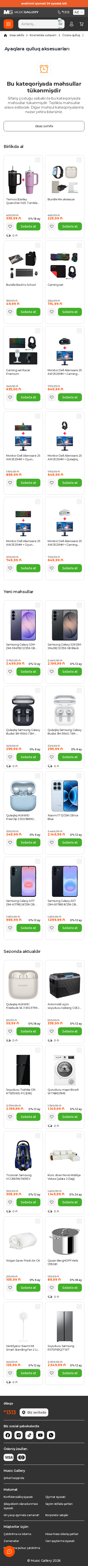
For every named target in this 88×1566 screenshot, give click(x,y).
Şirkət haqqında (14, 1478)
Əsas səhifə (16, 35)
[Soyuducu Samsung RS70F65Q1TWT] (65, 1326)
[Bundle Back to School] (23, 265)
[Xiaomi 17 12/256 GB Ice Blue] (65, 795)
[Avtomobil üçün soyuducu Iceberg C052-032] (65, 984)
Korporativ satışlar (56, 1515)
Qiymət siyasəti (55, 1497)
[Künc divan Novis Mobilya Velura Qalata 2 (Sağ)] (65, 1155)
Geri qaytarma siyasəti (60, 1541)
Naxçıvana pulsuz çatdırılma (22, 1548)
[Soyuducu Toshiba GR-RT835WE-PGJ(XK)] (23, 1070)
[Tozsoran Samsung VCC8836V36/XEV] (23, 1155)
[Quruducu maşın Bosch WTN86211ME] (65, 1070)
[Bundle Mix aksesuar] (65, 179)
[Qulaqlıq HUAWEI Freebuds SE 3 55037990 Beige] (23, 984)
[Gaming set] (65, 265)
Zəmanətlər (11, 1541)
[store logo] (21, 12)
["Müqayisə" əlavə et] (37, 160)
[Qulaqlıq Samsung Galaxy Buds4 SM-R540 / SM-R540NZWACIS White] (65, 710)
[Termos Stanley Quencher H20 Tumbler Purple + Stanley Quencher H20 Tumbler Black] (23, 179)
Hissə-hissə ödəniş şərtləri (62, 1534)
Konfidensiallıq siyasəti (18, 1497)
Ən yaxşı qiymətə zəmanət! (21, 1515)
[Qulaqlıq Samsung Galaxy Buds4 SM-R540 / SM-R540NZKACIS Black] (23, 710)
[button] (79, 12)
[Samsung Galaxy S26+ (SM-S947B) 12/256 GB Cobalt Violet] (23, 625)
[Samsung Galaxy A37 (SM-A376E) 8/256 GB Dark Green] (23, 881)
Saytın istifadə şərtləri (59, 1504)
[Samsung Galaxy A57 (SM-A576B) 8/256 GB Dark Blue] (65, 881)
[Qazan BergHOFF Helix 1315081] (65, 1241)
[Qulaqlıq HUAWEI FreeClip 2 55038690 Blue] (23, 795)
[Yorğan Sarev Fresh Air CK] (23, 1241)
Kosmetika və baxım (43, 35)
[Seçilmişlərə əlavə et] (10, 226)
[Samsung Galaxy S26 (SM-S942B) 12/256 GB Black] (65, 625)
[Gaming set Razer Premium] (23, 350)
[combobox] (41, 24)
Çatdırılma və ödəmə (17, 1534)
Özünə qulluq (71, 35)
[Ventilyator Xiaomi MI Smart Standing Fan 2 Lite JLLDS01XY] (23, 1326)
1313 (65, 12)
